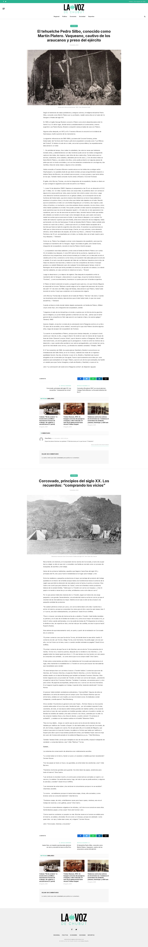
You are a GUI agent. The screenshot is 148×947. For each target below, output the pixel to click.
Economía (73, 16)
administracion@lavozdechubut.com (74, 939)
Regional (56, 16)
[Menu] (4, 9)
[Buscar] (144, 16)
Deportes (91, 16)
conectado (60, 457)
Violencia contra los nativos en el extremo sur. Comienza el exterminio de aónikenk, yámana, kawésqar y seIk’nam (98, 419)
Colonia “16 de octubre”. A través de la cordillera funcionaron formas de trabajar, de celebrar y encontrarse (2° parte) (48, 420)
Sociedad (82, 16)
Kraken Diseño (84, 941)
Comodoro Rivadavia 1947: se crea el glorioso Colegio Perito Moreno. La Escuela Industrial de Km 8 (91, 390)
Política (64, 16)
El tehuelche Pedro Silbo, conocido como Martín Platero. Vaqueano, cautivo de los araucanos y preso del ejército (90, 847)
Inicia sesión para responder (100, 444)
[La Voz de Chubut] (74, 8)
